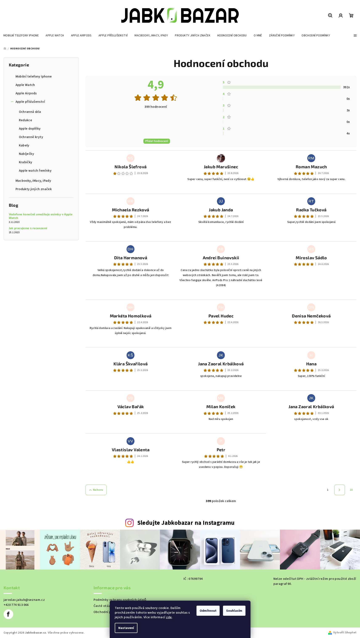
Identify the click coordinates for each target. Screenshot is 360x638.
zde (169, 617)
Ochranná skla (30, 111)
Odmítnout (208, 610)
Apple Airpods (26, 93)
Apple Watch (25, 85)
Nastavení (126, 628)
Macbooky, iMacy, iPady (33, 180)
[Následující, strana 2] (339, 490)
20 (351, 490)
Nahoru (98, 490)
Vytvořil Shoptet (344, 632)
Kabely (24, 145)
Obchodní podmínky (109, 612)
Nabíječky (26, 153)
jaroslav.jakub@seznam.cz (24, 599)
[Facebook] (8, 614)
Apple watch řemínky (35, 170)
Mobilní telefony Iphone (34, 76)
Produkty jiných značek (34, 189)
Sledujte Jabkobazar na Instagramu (186, 523)
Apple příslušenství (30, 101)
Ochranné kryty (31, 137)
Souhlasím (234, 610)
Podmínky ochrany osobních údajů (120, 599)
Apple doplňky (30, 128)
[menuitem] (21, 35)
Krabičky (25, 162)
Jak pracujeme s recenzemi (28, 228)
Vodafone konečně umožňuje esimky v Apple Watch (41, 216)
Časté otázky (104, 606)
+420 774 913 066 (16, 604)
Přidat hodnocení (156, 141)
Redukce (25, 120)
